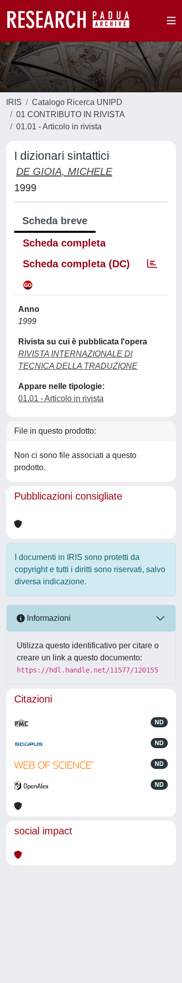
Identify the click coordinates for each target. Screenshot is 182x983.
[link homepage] (73, 21)
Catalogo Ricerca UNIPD (77, 102)
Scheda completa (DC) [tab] (76, 263)
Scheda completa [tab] (64, 243)
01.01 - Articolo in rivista (59, 126)
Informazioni (48, 618)
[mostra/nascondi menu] (171, 21)
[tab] (152, 263)
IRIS (14, 102)
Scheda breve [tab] (54, 220)
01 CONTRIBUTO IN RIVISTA (70, 114)
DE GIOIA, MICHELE (64, 171)
